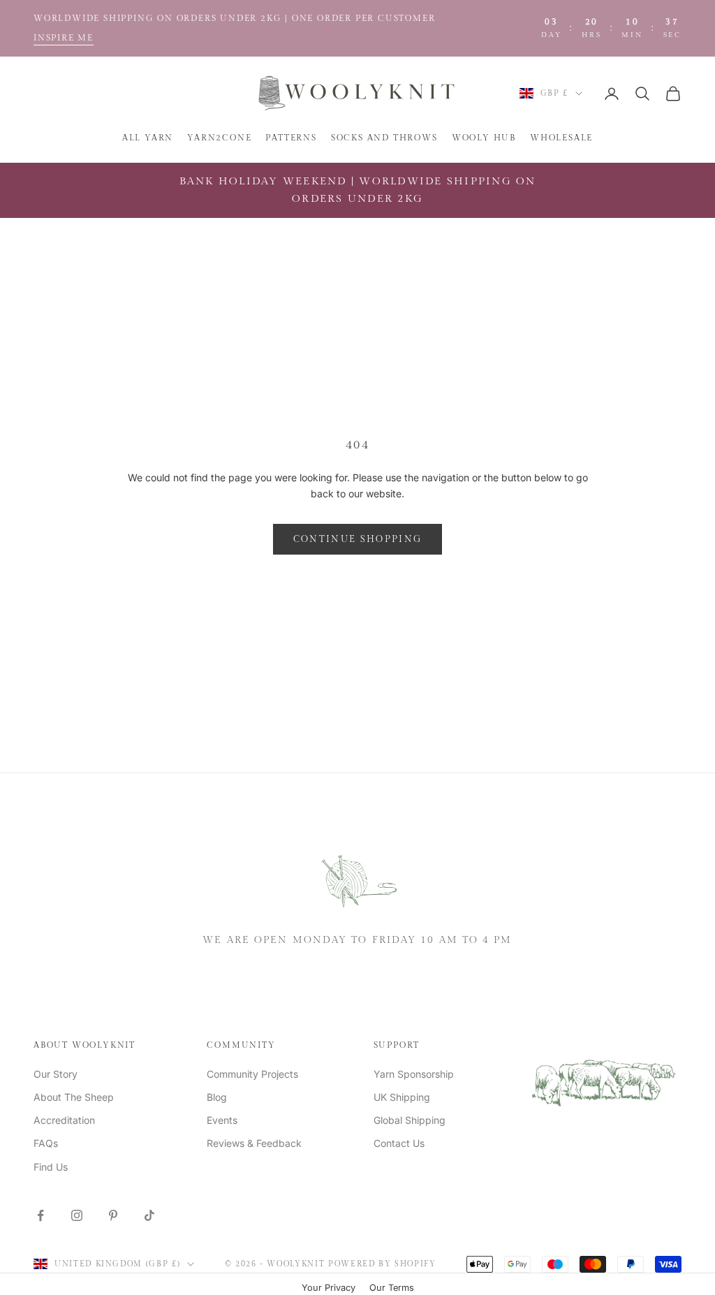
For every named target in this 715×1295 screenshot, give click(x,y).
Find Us (51, 1167)
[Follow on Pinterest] (113, 1215)
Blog (217, 1097)
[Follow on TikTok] (149, 1215)
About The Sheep (74, 1097)
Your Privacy (328, 1287)
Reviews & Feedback (254, 1143)
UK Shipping (402, 1097)
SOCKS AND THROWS (384, 137)
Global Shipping (409, 1120)
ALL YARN (147, 137)
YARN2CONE (219, 137)
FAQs (46, 1143)
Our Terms (391, 1287)
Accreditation (64, 1120)
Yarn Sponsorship (414, 1074)
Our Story (56, 1074)
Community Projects (252, 1074)
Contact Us (399, 1143)
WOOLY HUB (484, 137)
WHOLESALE (561, 137)
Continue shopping (357, 539)
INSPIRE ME (64, 38)
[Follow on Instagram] (77, 1215)
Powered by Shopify (382, 1263)
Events (222, 1120)
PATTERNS (290, 137)
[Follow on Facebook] (40, 1215)
